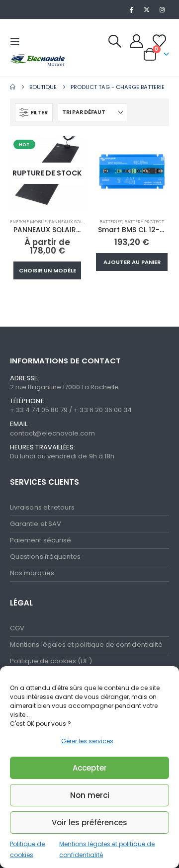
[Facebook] (130, 9)
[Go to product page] (131, 172)
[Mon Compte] (137, 40)
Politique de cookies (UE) (51, 659)
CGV (17, 626)
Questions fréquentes (45, 555)
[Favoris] (159, 40)
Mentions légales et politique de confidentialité (86, 643)
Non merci (89, 795)
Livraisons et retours (42, 506)
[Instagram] (162, 9)
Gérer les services (87, 741)
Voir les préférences (89, 822)
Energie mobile (28, 220)
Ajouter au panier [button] (132, 261)
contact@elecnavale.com (52, 431)
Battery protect (144, 220)
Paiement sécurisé (40, 539)
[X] (146, 9)
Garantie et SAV (35, 522)
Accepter (90, 768)
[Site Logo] (35, 59)
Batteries (110, 220)
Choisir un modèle (47, 269)
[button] (18, 41)
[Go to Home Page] (12, 85)
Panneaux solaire (70, 220)
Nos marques (32, 572)
